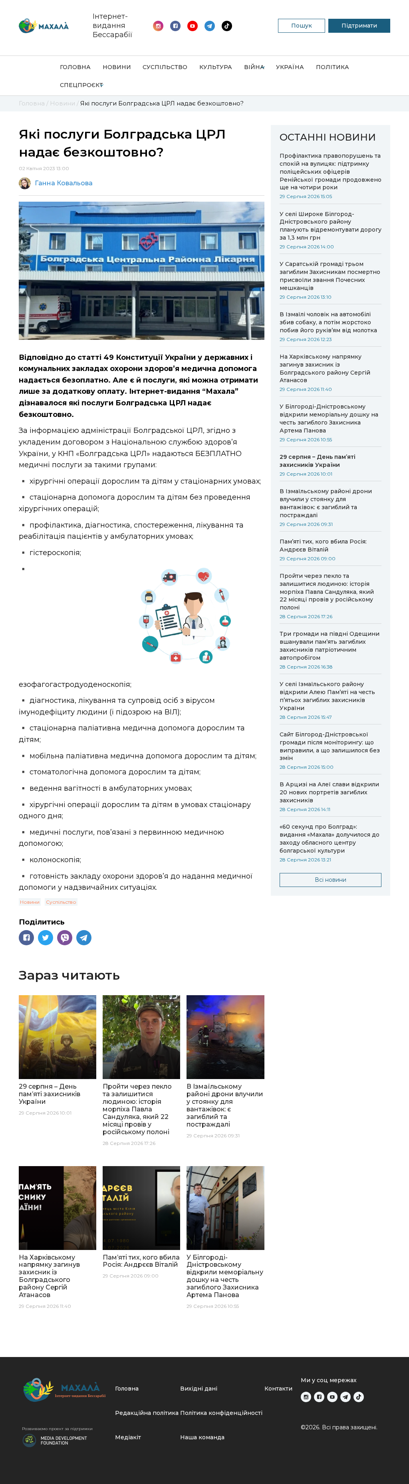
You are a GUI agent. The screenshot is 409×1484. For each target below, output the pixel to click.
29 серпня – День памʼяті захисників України (317, 460)
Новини (117, 67)
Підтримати (359, 25)
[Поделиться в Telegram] (83, 937)
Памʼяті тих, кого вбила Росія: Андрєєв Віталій (323, 545)
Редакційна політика (147, 1413)
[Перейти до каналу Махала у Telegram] (227, 26)
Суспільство (165, 67)
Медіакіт (128, 1437)
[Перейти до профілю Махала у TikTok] (358, 1397)
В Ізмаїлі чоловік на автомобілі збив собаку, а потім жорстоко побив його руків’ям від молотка (328, 322)
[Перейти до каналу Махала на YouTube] (209, 26)
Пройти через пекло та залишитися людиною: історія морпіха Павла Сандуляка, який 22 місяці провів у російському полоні (327, 591)
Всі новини (330, 879)
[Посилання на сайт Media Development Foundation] (54, 1440)
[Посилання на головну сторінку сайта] (65, 1390)
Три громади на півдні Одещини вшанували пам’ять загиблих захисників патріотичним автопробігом (329, 645)
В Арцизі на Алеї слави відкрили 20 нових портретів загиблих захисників (329, 792)
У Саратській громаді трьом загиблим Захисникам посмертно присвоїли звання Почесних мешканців (330, 276)
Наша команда (202, 1437)
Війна (254, 67)
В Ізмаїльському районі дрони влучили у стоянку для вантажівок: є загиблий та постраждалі (326, 503)
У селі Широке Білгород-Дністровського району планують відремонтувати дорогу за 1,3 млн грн (330, 226)
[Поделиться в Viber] (64, 937)
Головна (75, 67)
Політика (332, 67)
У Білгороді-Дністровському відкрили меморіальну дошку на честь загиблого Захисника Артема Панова (329, 418)
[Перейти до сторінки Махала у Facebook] (175, 26)
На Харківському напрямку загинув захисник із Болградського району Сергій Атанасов (325, 368)
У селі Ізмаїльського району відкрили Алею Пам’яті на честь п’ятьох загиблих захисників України (327, 696)
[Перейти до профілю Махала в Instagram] (158, 26)
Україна (290, 67)
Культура (215, 67)
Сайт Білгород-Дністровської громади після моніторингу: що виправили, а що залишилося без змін (330, 746)
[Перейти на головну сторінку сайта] (44, 25)
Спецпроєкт (81, 85)
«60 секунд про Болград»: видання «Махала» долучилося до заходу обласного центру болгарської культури (329, 838)
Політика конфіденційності (221, 1413)
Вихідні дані (198, 1388)
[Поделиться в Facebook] (26, 937)
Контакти (278, 1388)
